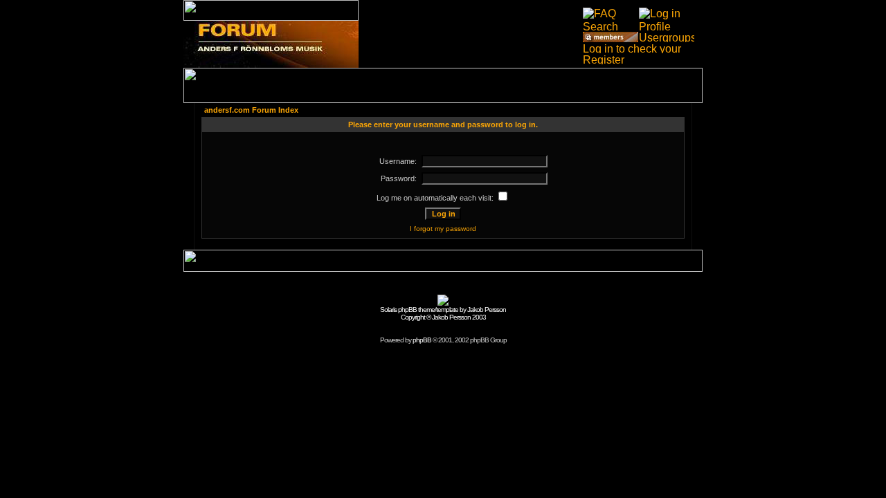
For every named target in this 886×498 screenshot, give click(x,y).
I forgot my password (443, 228)
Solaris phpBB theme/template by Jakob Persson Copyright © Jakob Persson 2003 (443, 313)
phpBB (422, 340)
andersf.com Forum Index (251, 110)
